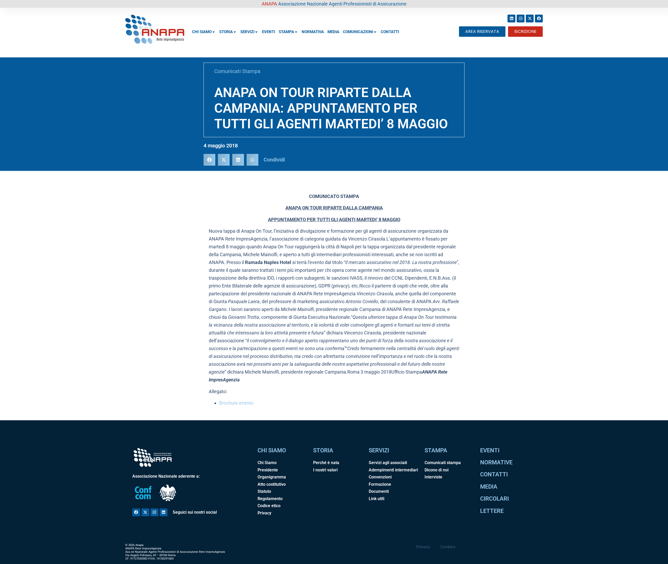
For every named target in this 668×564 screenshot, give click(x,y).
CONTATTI (390, 31)
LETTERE (492, 511)
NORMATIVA (313, 31)
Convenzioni (380, 477)
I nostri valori (325, 469)
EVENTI (268, 31)
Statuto (264, 491)
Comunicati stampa (443, 462)
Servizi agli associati (388, 462)
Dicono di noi (437, 469)
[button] (209, 160)
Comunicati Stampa (237, 71)
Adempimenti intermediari (393, 469)
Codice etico (269, 505)
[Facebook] (539, 18)
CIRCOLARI (494, 498)
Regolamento (270, 498)
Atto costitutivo (272, 484)
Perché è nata (326, 462)
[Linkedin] (511, 18)
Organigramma (272, 477)
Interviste (433, 477)
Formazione (380, 484)
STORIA (226, 31)
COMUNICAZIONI (358, 31)
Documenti (379, 491)
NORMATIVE (496, 462)
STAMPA (286, 31)
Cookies (447, 546)
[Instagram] (520, 18)
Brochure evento (236, 403)
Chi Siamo (267, 462)
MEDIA (333, 31)
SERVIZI (247, 31)
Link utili (376, 498)
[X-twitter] (530, 18)
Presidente (268, 469)
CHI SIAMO (202, 31)
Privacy (264, 513)
